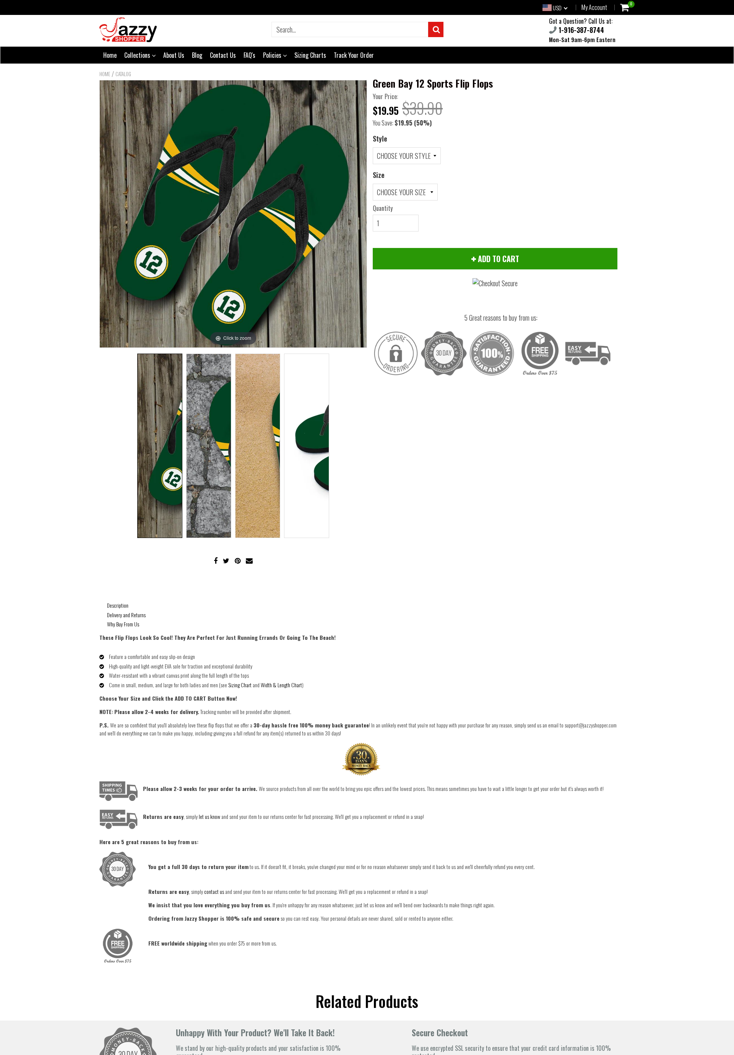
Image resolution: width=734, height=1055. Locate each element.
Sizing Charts (310, 55)
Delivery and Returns (126, 615)
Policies (273, 55)
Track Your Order (354, 55)
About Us (173, 55)
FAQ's (249, 55)
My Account (594, 7)
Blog (197, 55)
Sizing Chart (240, 685)
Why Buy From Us (123, 624)
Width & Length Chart (281, 685)
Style (380, 138)
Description (117, 605)
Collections (138, 55)
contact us (214, 891)
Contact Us (223, 55)
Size (379, 175)
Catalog (123, 74)
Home (110, 55)
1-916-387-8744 (580, 30)
